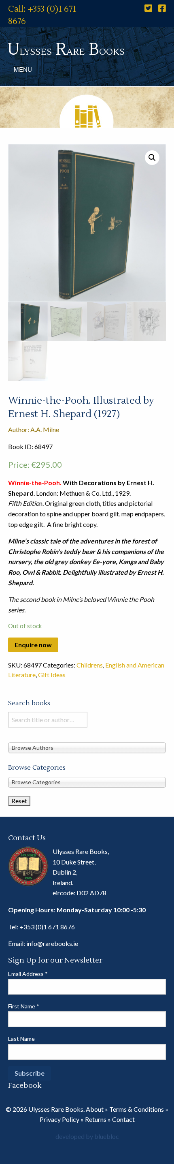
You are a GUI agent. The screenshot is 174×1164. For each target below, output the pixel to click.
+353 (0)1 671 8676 (47, 927)
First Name (23, 1006)
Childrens (89, 665)
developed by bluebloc (87, 1136)
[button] (152, 157)
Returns (95, 1119)
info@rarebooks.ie (52, 943)
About (95, 1109)
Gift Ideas (52, 674)
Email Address (28, 973)
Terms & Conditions (136, 1109)
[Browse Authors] (87, 747)
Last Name (21, 1038)
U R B (66, 49)
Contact (123, 1119)
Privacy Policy (59, 1119)
